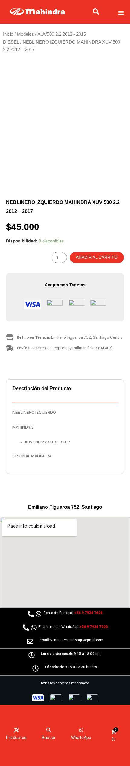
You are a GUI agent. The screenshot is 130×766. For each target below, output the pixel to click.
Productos (16, 737)
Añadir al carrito (97, 257)
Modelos (25, 34)
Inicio (8, 34)
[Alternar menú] (121, 13)
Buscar (49, 737)
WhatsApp (81, 737)
